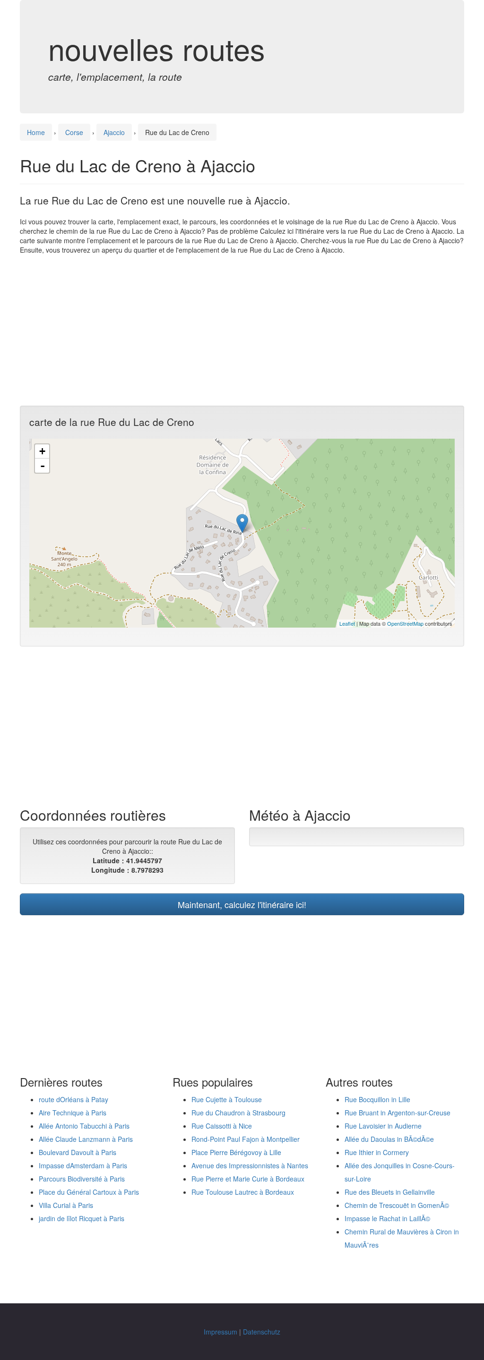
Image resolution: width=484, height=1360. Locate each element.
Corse (74, 132)
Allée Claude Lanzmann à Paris (86, 1139)
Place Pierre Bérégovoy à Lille (236, 1152)
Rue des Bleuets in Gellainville (390, 1192)
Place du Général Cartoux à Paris (89, 1192)
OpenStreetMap (405, 623)
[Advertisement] (242, 330)
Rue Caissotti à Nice (221, 1125)
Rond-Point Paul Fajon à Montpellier (245, 1139)
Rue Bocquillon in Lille (377, 1099)
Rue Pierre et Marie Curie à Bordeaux (247, 1178)
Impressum (220, 1331)
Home (36, 132)
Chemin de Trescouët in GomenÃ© (397, 1205)
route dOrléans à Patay (73, 1099)
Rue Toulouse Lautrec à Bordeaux (242, 1192)
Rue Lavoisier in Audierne (383, 1125)
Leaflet (347, 623)
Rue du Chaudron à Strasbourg (238, 1112)
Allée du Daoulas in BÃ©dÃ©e (389, 1139)
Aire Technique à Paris (72, 1112)
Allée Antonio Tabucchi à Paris (84, 1125)
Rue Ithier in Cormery (377, 1152)
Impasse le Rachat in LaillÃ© (387, 1218)
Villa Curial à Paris (66, 1205)
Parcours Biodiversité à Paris (82, 1178)
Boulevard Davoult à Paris (77, 1152)
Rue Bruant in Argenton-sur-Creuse (397, 1112)
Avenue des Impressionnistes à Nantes (249, 1165)
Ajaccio (114, 132)
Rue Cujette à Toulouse (226, 1099)
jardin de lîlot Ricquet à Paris (81, 1218)
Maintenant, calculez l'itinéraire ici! (242, 904)
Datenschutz (261, 1331)
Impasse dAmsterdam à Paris (83, 1165)
